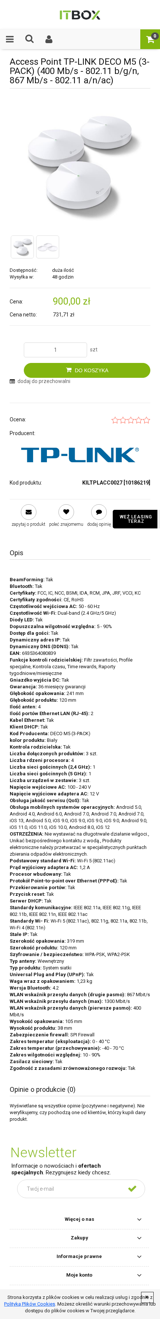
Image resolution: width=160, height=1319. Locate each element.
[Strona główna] (80, 14)
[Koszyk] (150, 38)
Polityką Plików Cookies (29, 1304)
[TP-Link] (80, 455)
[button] (10, 38)
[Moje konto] (49, 38)
